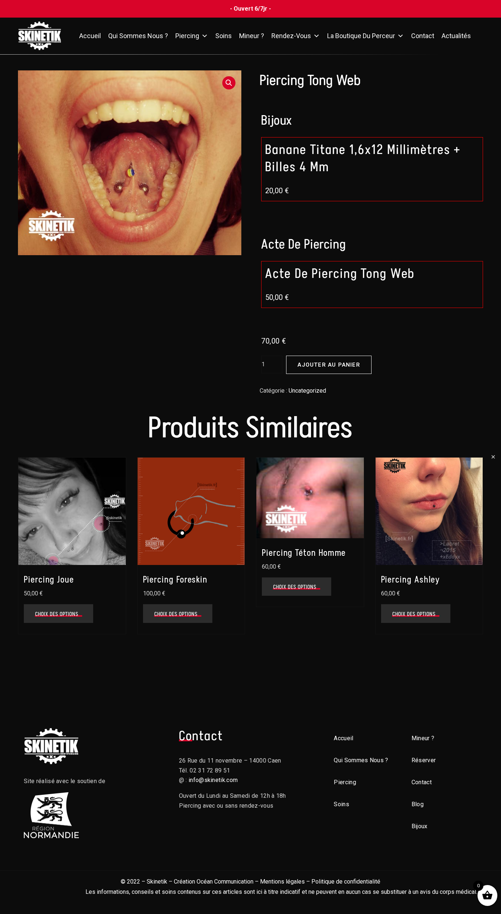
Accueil (90, 36)
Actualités (456, 36)
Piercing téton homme (304, 553)
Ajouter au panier (328, 364)
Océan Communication (225, 881)
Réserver (424, 760)
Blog (418, 804)
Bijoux (420, 826)
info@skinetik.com (213, 780)
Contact (422, 36)
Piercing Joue (49, 579)
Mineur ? (251, 36)
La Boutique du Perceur (361, 36)
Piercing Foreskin (175, 579)
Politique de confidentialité (345, 881)
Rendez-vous (291, 36)
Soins (223, 36)
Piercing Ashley (410, 579)
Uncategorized (307, 390)
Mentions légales (282, 881)
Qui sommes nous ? (138, 36)
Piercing (187, 36)
